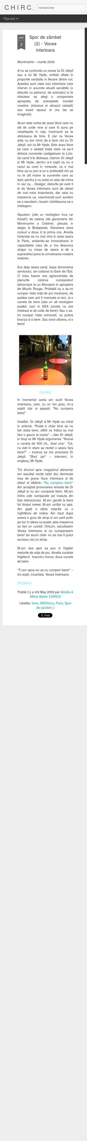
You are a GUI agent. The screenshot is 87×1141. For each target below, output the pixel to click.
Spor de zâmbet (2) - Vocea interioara (45, 43)
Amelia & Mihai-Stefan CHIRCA (51, 594)
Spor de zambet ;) (53, 605)
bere (35, 603)
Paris (59, 603)
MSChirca (47, 603)
